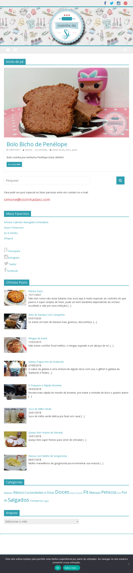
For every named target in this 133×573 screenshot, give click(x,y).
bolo (68, 149)
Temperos (36, 500)
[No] (128, 564)
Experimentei (76, 493)
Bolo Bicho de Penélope (37, 144)
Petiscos (109, 492)
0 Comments (41, 149)
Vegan (46, 501)
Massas (95, 492)
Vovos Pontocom (14, 227)
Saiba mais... (71, 567)
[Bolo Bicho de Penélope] (66, 70)
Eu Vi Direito (11, 233)
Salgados (18, 499)
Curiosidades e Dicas (39, 492)
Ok (57, 567)
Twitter (12, 264)
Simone (28, 149)
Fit (85, 492)
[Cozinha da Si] (8, 50)
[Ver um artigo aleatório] (125, 49)
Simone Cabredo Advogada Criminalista (26, 222)
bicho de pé (58, 149)
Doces (62, 491)
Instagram (14, 257)
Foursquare (13, 251)
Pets (119, 493)
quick (74, 149)
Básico (18, 492)
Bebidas (8, 492)
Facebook (12, 270)
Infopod (8, 238)
